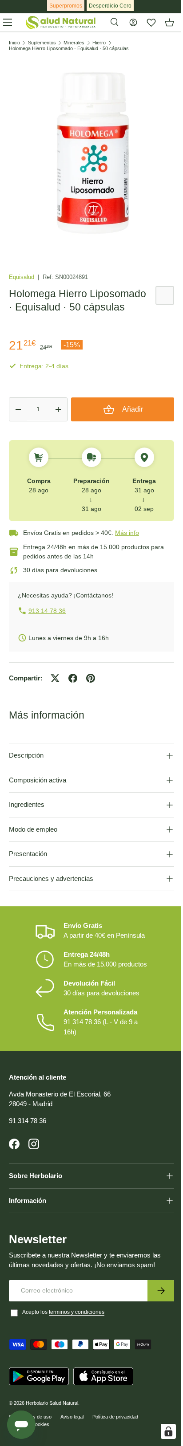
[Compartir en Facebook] (73, 678)
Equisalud (22, 277)
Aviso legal (72, 1423)
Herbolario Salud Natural (52, 1409)
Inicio (14, 42)
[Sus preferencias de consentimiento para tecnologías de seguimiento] (161, 1431)
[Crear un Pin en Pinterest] (90, 678)
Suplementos (42, 42)
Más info (127, 532)
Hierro (99, 42)
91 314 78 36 (27, 1127)
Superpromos (65, 6)
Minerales (74, 42)
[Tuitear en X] (55, 678)
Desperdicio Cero (110, 6)
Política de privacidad (115, 1423)
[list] (91, 153)
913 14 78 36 (47, 610)
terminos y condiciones (76, 1319)
